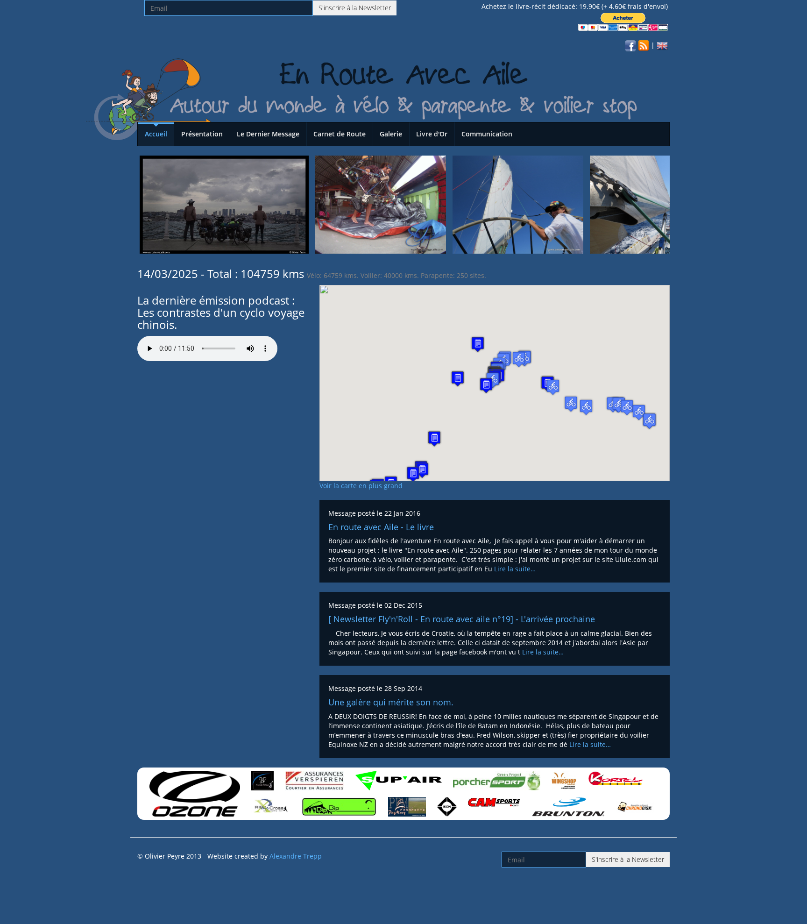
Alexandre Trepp (295, 856)
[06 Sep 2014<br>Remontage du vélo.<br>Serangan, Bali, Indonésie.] (380, 203)
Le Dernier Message (268, 133)
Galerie (391, 133)
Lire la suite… (515, 568)
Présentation (202, 133)
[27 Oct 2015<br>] (224, 203)
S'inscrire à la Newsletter (355, 7)
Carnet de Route (339, 133)
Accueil (156, 133)
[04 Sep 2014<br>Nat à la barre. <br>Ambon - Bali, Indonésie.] (655, 203)
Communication (486, 133)
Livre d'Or (431, 133)
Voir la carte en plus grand (361, 485)
